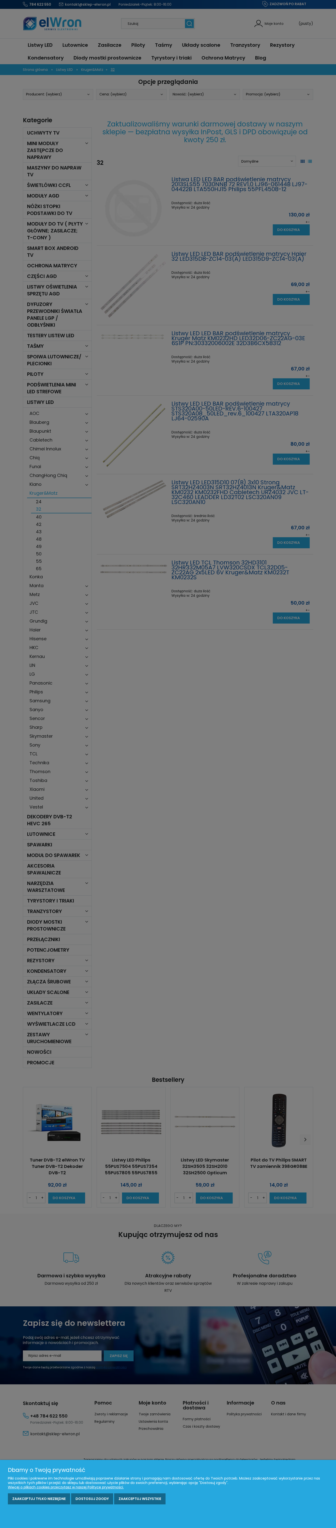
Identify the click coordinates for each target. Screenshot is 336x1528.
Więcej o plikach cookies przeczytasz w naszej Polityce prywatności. (66, 1487)
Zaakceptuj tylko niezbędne (39, 1498)
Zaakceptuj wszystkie (140, 1498)
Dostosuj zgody (92, 1498)
